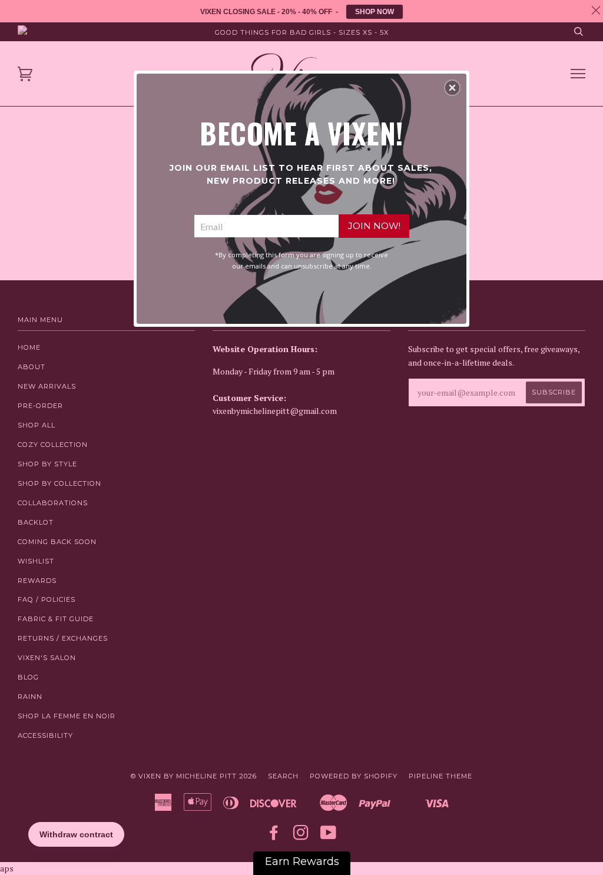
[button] (452, 88)
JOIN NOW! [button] (374, 225)
